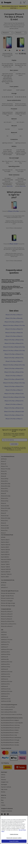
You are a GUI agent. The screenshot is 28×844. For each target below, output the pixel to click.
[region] (14, 829)
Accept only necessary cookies (14, 837)
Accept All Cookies (14, 841)
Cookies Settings (14, 834)
